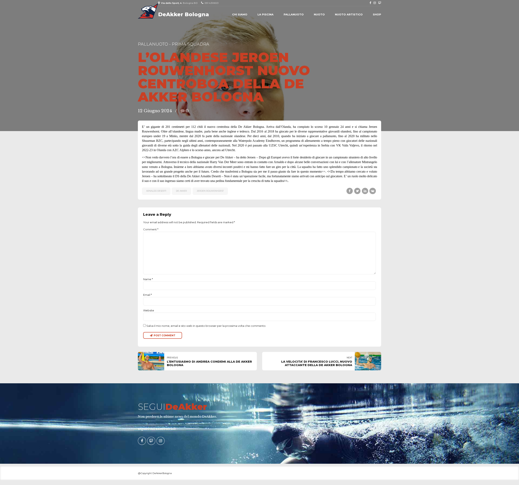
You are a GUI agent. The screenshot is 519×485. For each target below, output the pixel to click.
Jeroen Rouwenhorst (210, 191)
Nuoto (319, 14)
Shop (377, 14)
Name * (148, 279)
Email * (147, 294)
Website (148, 310)
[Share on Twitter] (357, 191)
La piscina (265, 14)
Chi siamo (239, 14)
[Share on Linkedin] (365, 191)
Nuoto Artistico (349, 14)
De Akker (181, 191)
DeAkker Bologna (183, 14)
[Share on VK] (372, 191)
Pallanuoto (294, 14)
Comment (150, 229)
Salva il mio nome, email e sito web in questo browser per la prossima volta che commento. (206, 325)
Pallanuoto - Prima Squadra (173, 44)
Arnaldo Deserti (156, 191)
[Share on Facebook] (349, 191)
